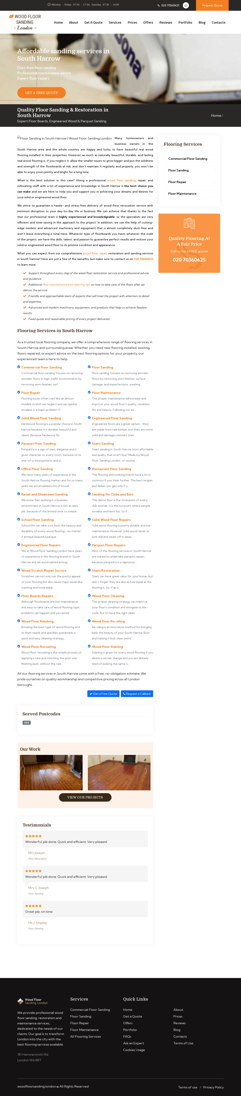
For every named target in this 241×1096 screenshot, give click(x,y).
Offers (148, 22)
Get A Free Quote (41, 93)
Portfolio (185, 22)
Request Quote (212, 5)
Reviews (165, 22)
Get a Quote (93, 22)
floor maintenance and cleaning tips (66, 284)
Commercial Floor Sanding (187, 159)
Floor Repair (177, 182)
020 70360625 (170, 5)
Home (58, 22)
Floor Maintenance (182, 194)
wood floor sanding (121, 180)
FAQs (127, 1036)
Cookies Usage (134, 1050)
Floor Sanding (178, 170)
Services (115, 22)
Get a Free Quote (104, 693)
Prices (132, 22)
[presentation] (24, 772)
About (73, 22)
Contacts (218, 22)
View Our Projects (85, 797)
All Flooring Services (85, 1036)
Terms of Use (183, 1043)
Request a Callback (138, 693)
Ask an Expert (133, 1043)
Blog (202, 22)
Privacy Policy (213, 1087)
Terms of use (187, 1087)
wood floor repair (95, 253)
